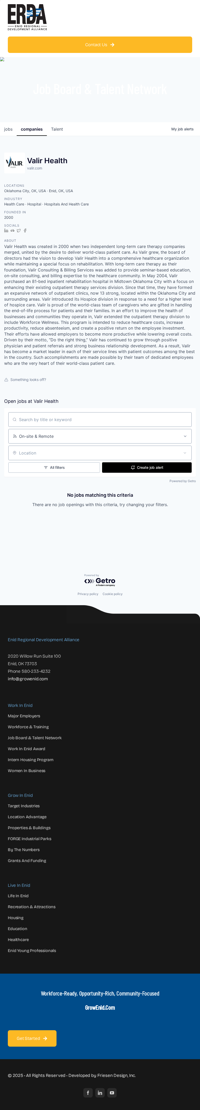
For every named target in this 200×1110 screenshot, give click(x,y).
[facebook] (88, 1092)
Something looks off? (28, 379)
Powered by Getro (183, 481)
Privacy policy (88, 594)
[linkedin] (100, 1092)
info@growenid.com (28, 679)
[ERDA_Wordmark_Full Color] (27, 6)
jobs (8, 129)
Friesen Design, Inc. (116, 1075)
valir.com (34, 168)
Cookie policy (113, 594)
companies (32, 129)
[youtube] (112, 1092)
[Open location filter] (185, 453)
